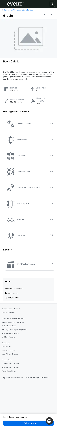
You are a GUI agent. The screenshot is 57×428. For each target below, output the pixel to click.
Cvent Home (6, 343)
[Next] (51, 14)
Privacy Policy (7, 360)
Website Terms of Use (10, 367)
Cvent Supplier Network (11, 309)
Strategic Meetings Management (14, 329)
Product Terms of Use (10, 363)
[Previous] (44, 14)
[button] (49, 421)
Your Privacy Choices (10, 354)
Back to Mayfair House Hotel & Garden (18, 10)
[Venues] (52, 4)
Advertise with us (9, 371)
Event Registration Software (13, 322)
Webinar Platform (8, 337)
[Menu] (3, 4)
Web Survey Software (10, 333)
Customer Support (9, 350)
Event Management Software (13, 318)
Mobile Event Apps (9, 326)
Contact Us (6, 346)
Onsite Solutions (8, 312)
